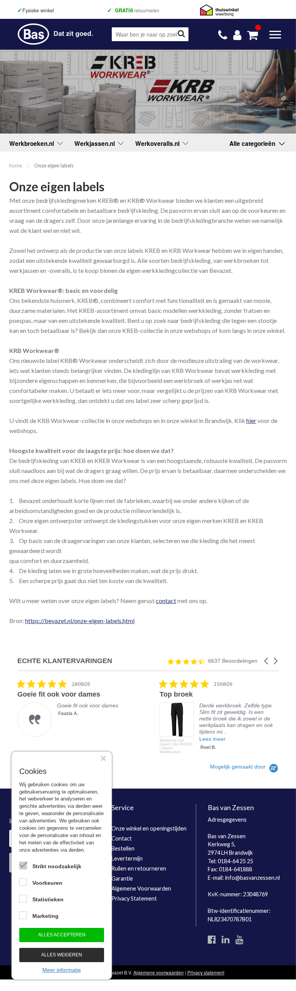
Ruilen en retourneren (138, 868)
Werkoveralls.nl (159, 143)
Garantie (122, 878)
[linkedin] (226, 939)
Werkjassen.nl (96, 143)
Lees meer (212, 739)
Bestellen (123, 848)
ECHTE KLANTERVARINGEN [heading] (64, 661)
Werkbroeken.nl (33, 143)
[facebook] (212, 939)
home (15, 165)
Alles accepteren (62, 935)
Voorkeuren (47, 883)
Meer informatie (61, 970)
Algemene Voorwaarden (141, 888)
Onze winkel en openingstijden (149, 828)
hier (251, 420)
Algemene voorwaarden (158, 972)
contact (166, 600)
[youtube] (239, 939)
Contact (121, 838)
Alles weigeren (61, 955)
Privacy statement (205, 972)
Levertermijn (127, 858)
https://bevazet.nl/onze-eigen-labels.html (80, 620)
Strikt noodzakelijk (56, 866)
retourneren (135, 10)
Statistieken (48, 899)
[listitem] (75, 708)
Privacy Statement (134, 898)
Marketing (45, 916)
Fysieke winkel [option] (36, 10)
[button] (266, 661)
